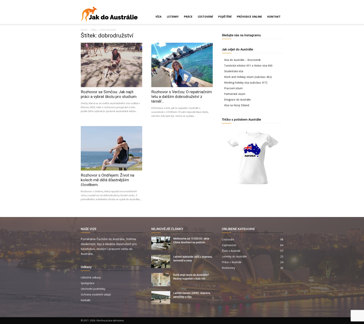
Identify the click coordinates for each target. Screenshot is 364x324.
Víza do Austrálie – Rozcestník (242, 60)
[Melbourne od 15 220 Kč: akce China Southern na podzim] (160, 243)
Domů (84, 29)
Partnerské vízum (234, 94)
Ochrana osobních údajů (96, 294)
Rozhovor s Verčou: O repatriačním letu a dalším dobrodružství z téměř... (181, 97)
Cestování (205, 16)
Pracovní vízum (233, 88)
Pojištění (224, 16)
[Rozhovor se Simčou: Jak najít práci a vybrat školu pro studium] (111, 65)
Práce (188, 16)
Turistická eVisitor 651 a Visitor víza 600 (248, 65)
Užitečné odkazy (91, 277)
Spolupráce (87, 283)
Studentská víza (233, 71)
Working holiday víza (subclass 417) (245, 82)
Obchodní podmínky (93, 289)
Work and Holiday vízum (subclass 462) (248, 77)
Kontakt (274, 16)
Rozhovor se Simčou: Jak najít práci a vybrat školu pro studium (108, 94)
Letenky (173, 16)
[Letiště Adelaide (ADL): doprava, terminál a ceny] (160, 261)
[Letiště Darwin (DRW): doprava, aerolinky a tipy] (160, 297)
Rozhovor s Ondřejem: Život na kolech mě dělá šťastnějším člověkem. (107, 180)
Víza (158, 16)
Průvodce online (249, 16)
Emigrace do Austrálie (237, 99)
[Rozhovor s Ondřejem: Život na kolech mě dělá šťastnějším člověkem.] (111, 148)
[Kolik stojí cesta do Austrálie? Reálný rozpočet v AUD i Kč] (160, 279)
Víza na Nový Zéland (236, 105)
